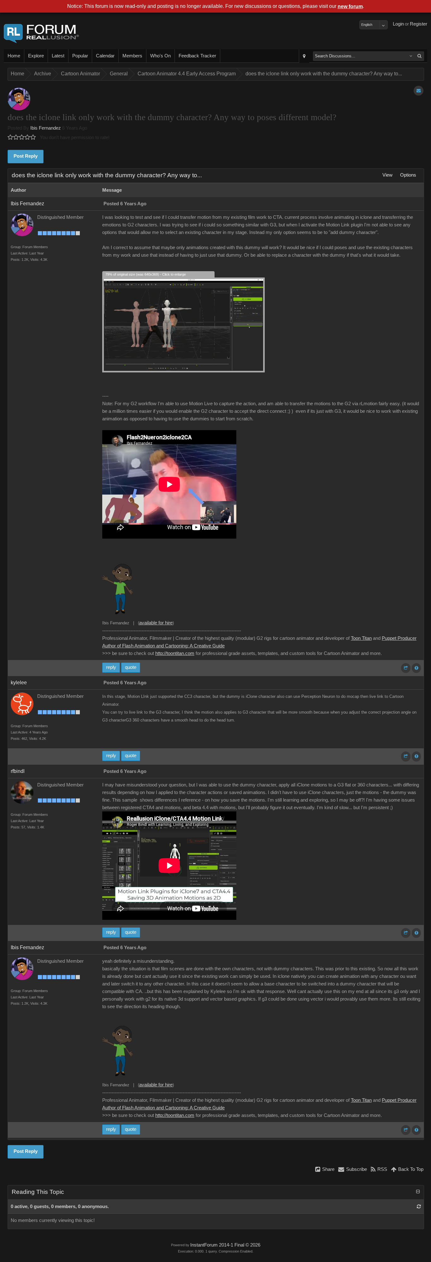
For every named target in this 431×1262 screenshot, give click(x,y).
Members (132, 55)
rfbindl (18, 771)
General (119, 73)
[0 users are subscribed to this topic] (418, 91)
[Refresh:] (419, 1206)
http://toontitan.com (174, 653)
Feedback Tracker (197, 55)
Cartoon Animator (80, 73)
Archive (42, 73)
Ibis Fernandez (45, 128)
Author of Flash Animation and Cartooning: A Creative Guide (163, 645)
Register (418, 23)
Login (398, 23)
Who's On (160, 55)
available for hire (156, 622)
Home (14, 55)
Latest (58, 55)
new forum (350, 6)
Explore (36, 55)
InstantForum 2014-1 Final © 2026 (225, 1244)
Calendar (105, 55)
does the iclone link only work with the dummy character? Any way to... (323, 73)
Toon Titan (361, 638)
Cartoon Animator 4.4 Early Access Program (187, 73)
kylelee (19, 682)
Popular (80, 55)
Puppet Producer (399, 638)
